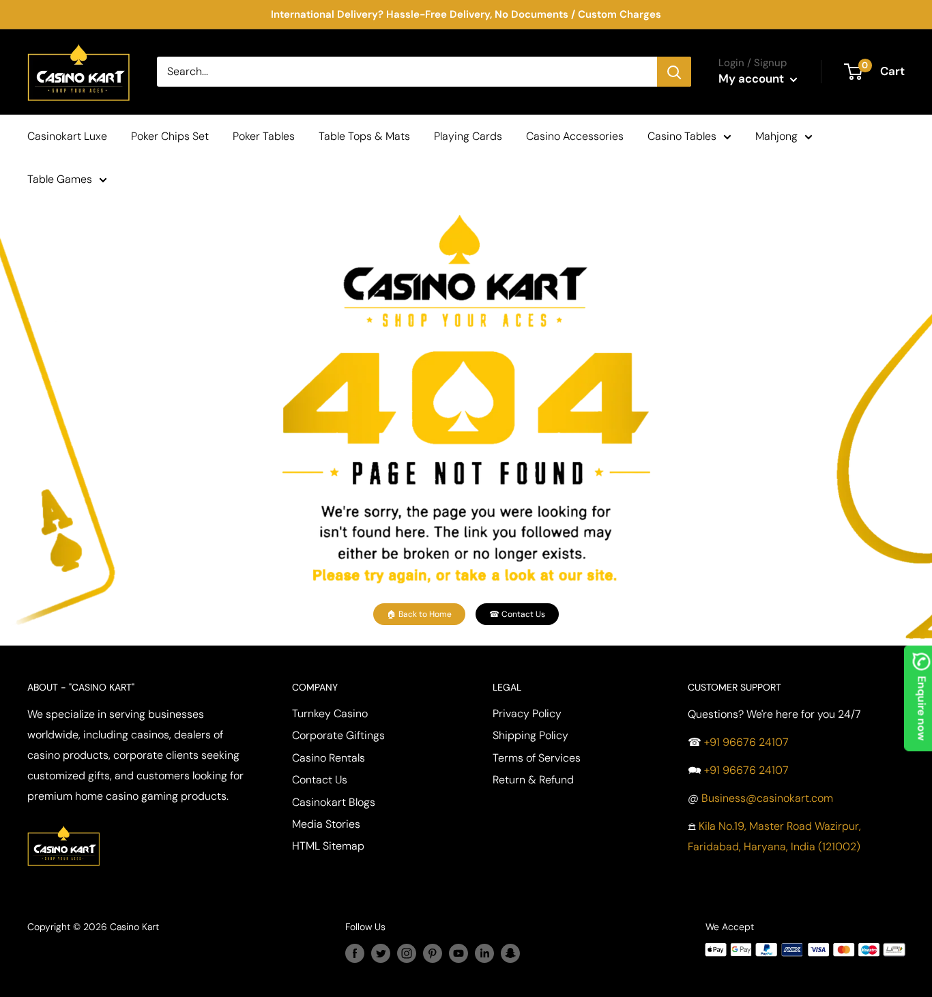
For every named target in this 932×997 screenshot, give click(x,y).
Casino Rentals (328, 758)
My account (752, 78)
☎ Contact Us (517, 614)
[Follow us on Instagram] (406, 952)
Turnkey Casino (330, 713)
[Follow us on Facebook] (354, 952)
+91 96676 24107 (746, 742)
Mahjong (776, 136)
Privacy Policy (527, 713)
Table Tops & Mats (364, 136)
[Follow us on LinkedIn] (484, 952)
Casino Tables (681, 136)
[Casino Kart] (63, 824)
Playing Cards (468, 136)
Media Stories (326, 824)
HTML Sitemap (328, 846)
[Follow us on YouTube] (458, 952)
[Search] (674, 72)
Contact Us (319, 779)
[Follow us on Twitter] (380, 952)
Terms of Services (537, 758)
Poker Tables (264, 136)
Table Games (59, 179)
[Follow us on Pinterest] (432, 952)
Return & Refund (533, 779)
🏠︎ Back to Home (419, 614)
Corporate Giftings (338, 735)
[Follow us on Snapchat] (510, 952)
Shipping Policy (530, 735)
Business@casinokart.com (767, 798)
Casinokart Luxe (67, 136)
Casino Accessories (575, 136)
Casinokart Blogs (333, 802)
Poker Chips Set (170, 136)
